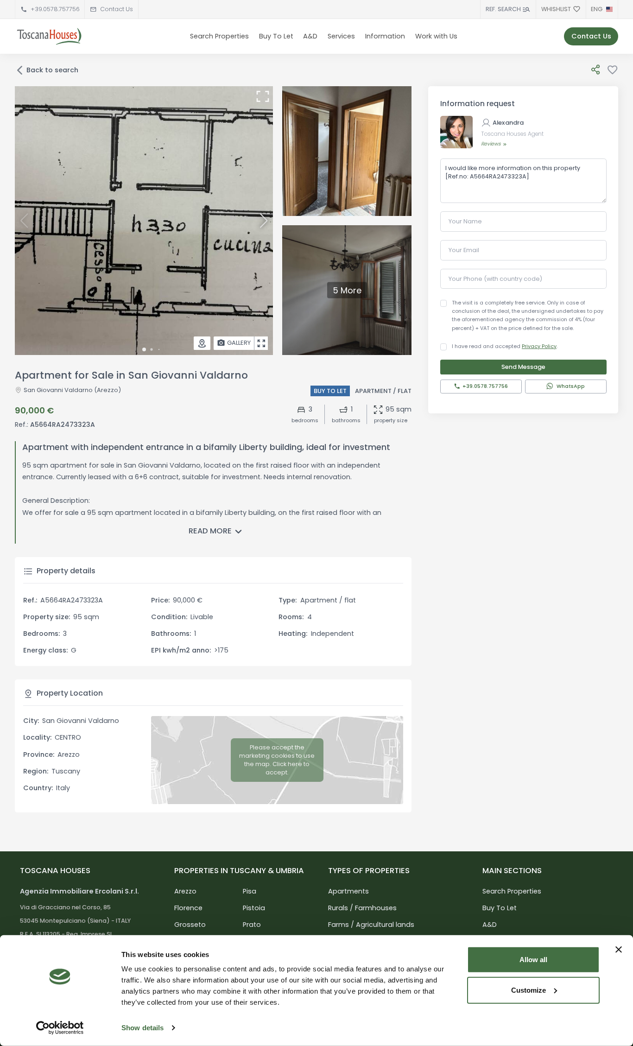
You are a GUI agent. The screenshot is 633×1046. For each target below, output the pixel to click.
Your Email (464, 250)
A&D (310, 36)
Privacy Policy (539, 346)
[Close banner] (618, 949)
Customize (528, 990)
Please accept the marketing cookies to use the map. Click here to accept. (277, 759)
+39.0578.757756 (55, 9)
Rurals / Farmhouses (362, 908)
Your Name (465, 221)
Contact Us (116, 9)
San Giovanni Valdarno (58, 390)
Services (341, 36)
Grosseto (190, 924)
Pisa (249, 891)
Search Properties (219, 36)
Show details (142, 1028)
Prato (252, 924)
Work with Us (436, 36)
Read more (210, 531)
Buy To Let (276, 36)
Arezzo (185, 891)
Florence (188, 908)
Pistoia (254, 908)
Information (385, 36)
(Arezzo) (107, 390)
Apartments (348, 891)
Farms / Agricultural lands (371, 924)
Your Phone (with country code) (495, 279)
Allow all (533, 960)
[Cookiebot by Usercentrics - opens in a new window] (60, 1028)
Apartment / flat (383, 391)
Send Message (523, 367)
